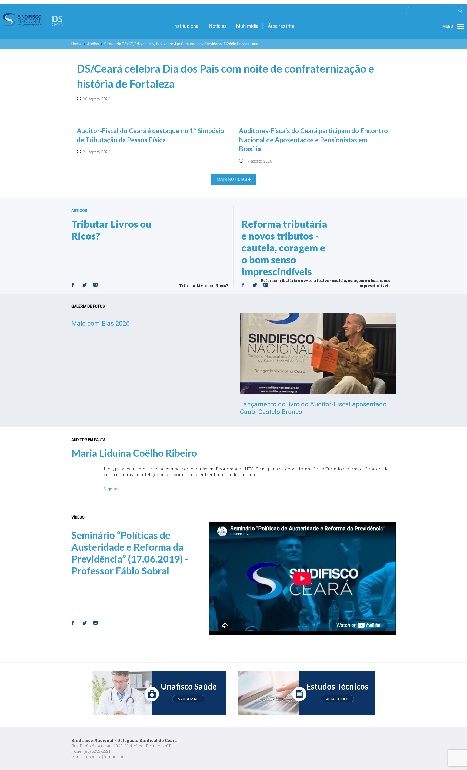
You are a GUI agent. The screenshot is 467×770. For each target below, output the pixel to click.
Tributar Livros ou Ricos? (111, 230)
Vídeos (78, 517)
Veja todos (337, 699)
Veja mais (114, 489)
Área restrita (281, 26)
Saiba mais (189, 699)
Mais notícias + (233, 179)
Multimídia (247, 26)
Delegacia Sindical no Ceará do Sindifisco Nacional (33, 19)
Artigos (79, 211)
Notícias (218, 26)
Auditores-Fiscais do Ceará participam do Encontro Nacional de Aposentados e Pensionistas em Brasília (313, 140)
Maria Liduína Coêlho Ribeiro (134, 453)
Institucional (186, 26)
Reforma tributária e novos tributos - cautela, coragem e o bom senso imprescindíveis (284, 247)
